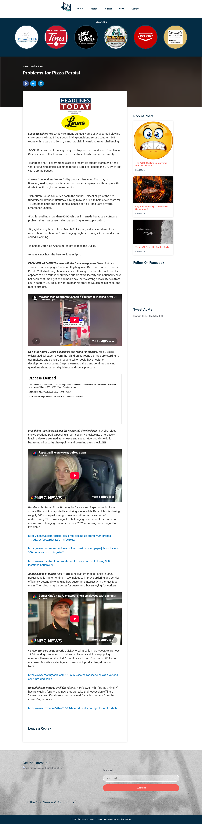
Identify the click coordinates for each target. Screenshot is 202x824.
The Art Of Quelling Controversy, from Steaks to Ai (151, 164)
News (121, 8)
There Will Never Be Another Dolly (152, 247)
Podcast (108, 8)
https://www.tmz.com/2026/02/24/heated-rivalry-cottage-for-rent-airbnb (72, 708)
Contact (135, 8)
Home (80, 8)
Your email (108, 770)
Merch (94, 8)
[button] (26, 83)
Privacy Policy (125, 819)
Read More (140, 170)
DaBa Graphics (111, 819)
